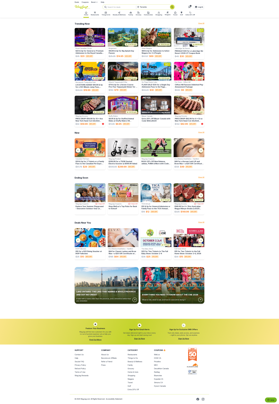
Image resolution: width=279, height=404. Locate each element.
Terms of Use (80, 372)
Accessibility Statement (114, 399)
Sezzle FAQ (79, 361)
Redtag (157, 372)
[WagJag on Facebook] (197, 399)
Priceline (157, 361)
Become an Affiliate (109, 358)
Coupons (85, 2)
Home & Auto (133, 372)
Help (102, 2)
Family (130, 365)
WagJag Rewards (81, 375)
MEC (156, 365)
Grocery (131, 368)
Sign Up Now (139, 339)
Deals (77, 2)
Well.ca (157, 354)
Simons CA (158, 382)
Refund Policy (80, 368)
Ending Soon (81, 177)
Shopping (131, 375)
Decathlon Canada (161, 368)
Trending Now (82, 23)
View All (201, 23)
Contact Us (79, 354)
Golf (129, 386)
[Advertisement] (139, 309)
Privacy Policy (80, 365)
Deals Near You (83, 222)
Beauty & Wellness (135, 361)
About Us (105, 354)
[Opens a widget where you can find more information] (271, 400)
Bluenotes (158, 375)
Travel (130, 382)
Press (103, 365)
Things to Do (133, 358)
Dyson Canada (160, 386)
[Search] (172, 7)
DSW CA (157, 358)
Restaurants (132, 354)
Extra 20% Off (133, 389)
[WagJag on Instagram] (203, 399)
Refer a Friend (106, 361)
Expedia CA (158, 379)
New (77, 133)
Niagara (131, 379)
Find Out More (95, 340)
